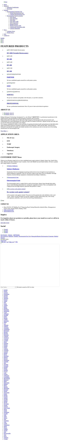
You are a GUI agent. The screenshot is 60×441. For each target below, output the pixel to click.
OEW (9, 86)
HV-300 (9, 71)
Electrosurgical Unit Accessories (15, 15)
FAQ (5, 34)
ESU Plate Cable (14, 21)
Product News (10, 32)
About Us (6, 6)
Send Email (3, 240)
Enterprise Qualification (13, 7)
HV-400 (9, 59)
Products (6, 10)
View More (4, 131)
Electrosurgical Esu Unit (25, 236)
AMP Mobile (16, 235)
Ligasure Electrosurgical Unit (17, 14)
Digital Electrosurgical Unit (17, 13)
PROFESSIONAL (13, 103)
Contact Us (6, 35)
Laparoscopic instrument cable (17, 27)
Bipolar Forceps (14, 24)
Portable (16, 236)
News (5, 30)
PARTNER (10, 77)
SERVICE (10, 94)
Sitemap (10, 235)
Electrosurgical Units (13, 180)
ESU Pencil (13, 17)
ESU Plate (12, 20)
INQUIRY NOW (5, 223)
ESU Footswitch (14, 23)
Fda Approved (4, 236)
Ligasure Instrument (15, 28)
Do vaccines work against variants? (18, 192)
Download (9, 8)
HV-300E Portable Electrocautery (17, 53)
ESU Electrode (13, 18)
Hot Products (4, 235)
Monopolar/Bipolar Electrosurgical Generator (42, 236)
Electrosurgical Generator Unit (14, 11)
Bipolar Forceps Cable (15, 25)
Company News (11, 31)
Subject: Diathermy (13, 169)
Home (5, 4)
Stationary (10, 236)
